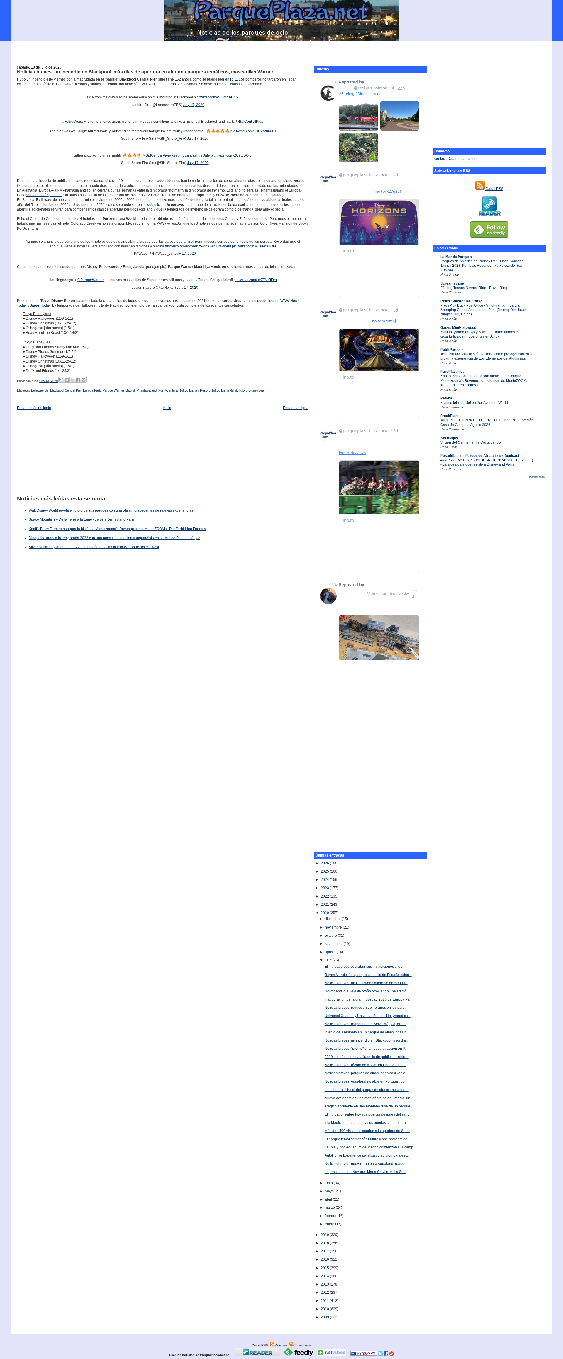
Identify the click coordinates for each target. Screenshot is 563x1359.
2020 (325, 913)
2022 (325, 896)
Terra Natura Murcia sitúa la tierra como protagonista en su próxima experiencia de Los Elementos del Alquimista (487, 356)
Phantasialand (147, 390)
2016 (325, 1259)
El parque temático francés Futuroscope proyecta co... (367, 1139)
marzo (330, 1208)
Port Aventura (168, 390)
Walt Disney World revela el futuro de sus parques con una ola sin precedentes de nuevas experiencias (111, 510)
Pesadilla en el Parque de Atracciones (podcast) (480, 456)
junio (329, 1183)
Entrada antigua (295, 408)
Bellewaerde (39, 390)
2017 (325, 1251)
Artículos (281, 1345)
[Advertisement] (281, 50)
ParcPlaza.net (452, 372)
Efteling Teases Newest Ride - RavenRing (473, 288)
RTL (233, 79)
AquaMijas (449, 438)
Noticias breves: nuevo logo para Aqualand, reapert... (367, 1164)
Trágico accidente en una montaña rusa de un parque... (369, 1106)
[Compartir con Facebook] (78, 380)
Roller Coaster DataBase (461, 301)
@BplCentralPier (248, 121)
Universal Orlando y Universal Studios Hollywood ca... (368, 1016)
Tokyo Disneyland (224, 390)
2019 (325, 1235)
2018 (325, 1243)
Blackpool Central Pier (65, 390)
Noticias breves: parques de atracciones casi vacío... (366, 1073)
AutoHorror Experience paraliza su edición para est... (367, 1155)
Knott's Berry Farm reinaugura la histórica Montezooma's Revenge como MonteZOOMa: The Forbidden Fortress (117, 529)
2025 (325, 871)
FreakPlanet (450, 416)
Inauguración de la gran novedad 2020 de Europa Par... (369, 999)
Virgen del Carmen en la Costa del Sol (471, 442)
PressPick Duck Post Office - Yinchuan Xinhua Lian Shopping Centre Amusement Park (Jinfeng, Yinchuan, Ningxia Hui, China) (483, 310)
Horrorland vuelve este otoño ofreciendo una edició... (367, 991)
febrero (331, 1216)
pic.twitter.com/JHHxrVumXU (253, 131)
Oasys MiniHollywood (458, 328)
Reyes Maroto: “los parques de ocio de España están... (368, 975)
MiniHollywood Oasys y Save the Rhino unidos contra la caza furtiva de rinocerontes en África (485, 334)
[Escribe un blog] (67, 380)
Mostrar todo (537, 477)
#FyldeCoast (72, 121)
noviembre (334, 927)
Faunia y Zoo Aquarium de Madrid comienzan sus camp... (370, 1147)
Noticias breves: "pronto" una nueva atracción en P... (366, 1049)
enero (330, 1224)
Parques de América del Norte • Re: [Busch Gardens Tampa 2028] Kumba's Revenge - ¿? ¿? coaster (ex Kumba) (481, 265)
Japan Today (40, 305)
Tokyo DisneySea (251, 390)
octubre (331, 936)
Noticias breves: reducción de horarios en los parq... (366, 1008)
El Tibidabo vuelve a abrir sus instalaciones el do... (365, 967)
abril (329, 1199)
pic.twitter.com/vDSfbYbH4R (216, 97)
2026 (325, 863)
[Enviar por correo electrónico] (61, 380)
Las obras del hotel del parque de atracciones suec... (367, 1090)
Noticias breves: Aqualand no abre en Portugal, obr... (366, 1081)
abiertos (56, 195)
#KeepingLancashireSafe (189, 155)
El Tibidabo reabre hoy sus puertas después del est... (367, 1114)
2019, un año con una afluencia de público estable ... (367, 1057)
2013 (325, 1284)
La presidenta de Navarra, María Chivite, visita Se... (365, 1172)
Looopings (263, 205)
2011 (325, 1301)
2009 (325, 1317)
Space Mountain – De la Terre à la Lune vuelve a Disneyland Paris (82, 519)
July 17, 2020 (193, 105)
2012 (325, 1292)
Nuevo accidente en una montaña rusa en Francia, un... (369, 1098)
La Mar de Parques (456, 257)
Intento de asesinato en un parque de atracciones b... (367, 1032)
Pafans (446, 398)
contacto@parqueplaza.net (455, 159)
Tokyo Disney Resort (194, 390)
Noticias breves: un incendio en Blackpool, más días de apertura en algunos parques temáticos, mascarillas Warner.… (148, 71)
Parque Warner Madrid (119, 390)
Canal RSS (494, 189)
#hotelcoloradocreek (181, 246)
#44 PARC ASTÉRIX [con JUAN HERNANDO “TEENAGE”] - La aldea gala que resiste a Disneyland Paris (486, 462)
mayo (330, 1191)
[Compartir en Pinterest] (84, 380)
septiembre (334, 944)
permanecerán (37, 195)
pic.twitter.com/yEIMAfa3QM (254, 246)
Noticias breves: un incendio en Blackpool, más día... (366, 1040)
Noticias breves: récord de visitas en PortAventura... (365, 1065)
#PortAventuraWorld (215, 246)
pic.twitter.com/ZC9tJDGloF (232, 155)
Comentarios (302, 1345)
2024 (325, 880)
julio (329, 960)
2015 (325, 1268)
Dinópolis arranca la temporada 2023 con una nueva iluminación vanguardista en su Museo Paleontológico (114, 538)
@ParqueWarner (90, 280)
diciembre (333, 919)
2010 (325, 1309)
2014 (325, 1276)
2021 (325, 904)
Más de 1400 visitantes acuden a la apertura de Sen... (367, 1131)
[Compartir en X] (72, 380)
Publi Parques (452, 350)
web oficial (155, 205)
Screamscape (452, 283)
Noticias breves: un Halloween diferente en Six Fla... (366, 983)
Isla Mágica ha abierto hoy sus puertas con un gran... (366, 1123)
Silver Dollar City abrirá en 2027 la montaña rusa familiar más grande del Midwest (94, 547)
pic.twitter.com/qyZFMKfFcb (255, 280)
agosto (331, 952)
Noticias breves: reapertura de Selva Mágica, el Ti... (365, 1024)
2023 (325, 888)
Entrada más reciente (34, 408)
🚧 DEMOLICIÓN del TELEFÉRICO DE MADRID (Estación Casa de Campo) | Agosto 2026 (486, 422)
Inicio (167, 408)
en (227, 79)
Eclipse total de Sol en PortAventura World (474, 403)
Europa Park (92, 390)
